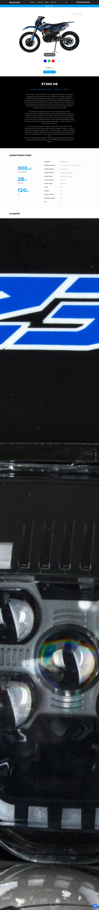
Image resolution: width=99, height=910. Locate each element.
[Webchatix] (95, 906)
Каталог (32, 2)
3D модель (33, 89)
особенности (57, 89)
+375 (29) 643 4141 (83, 2)
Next (97, 671)
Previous (2, 671)
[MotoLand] (14, 2)
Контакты (53, 2)
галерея (49, 89)
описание (65, 89)
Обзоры (47, 2)
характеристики (41, 89)
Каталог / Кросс (49, 6)
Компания (40, 2)
